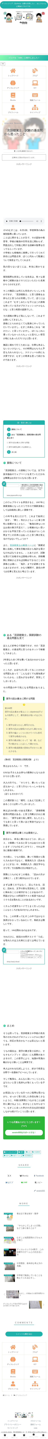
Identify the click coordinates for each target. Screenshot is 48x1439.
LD (29, 1152)
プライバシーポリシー (12, 1424)
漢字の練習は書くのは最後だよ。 (21, 447)
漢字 (22, 1152)
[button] (39, 1182)
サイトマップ (12, 1428)
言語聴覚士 (28, 1155)
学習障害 (37, 1152)
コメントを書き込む (24, 1334)
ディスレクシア (11, 1152)
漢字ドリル (17, 1155)
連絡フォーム (35, 1424)
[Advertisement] (24, 41)
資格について (16, 429)
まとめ (14, 452)
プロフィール (35, 1421)
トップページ (12, 1421)
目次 (23, 423)
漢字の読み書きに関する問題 (19, 443)
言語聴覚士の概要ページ (22, 545)
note (35, 1428)
